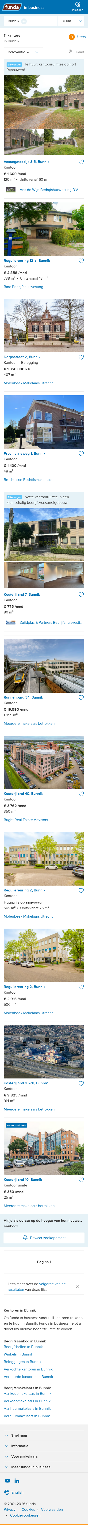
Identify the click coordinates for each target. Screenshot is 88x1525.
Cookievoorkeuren (25, 1515)
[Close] (77, 1287)
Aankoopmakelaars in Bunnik (27, 1393)
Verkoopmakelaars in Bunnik (27, 1401)
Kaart (79, 52)
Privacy (9, 1509)
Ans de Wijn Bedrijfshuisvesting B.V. (49, 189)
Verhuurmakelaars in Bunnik (27, 1416)
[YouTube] (7, 1481)
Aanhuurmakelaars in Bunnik (27, 1408)
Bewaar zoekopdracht (48, 1238)
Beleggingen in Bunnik (22, 1361)
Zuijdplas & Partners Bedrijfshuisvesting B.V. (52, 622)
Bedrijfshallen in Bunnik (23, 1347)
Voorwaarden (52, 1509)
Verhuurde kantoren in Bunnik (28, 1376)
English (17, 1492)
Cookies (28, 1509)
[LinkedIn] (17, 1481)
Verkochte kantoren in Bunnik (28, 1369)
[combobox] (30, 21)
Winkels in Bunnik (18, 1354)
